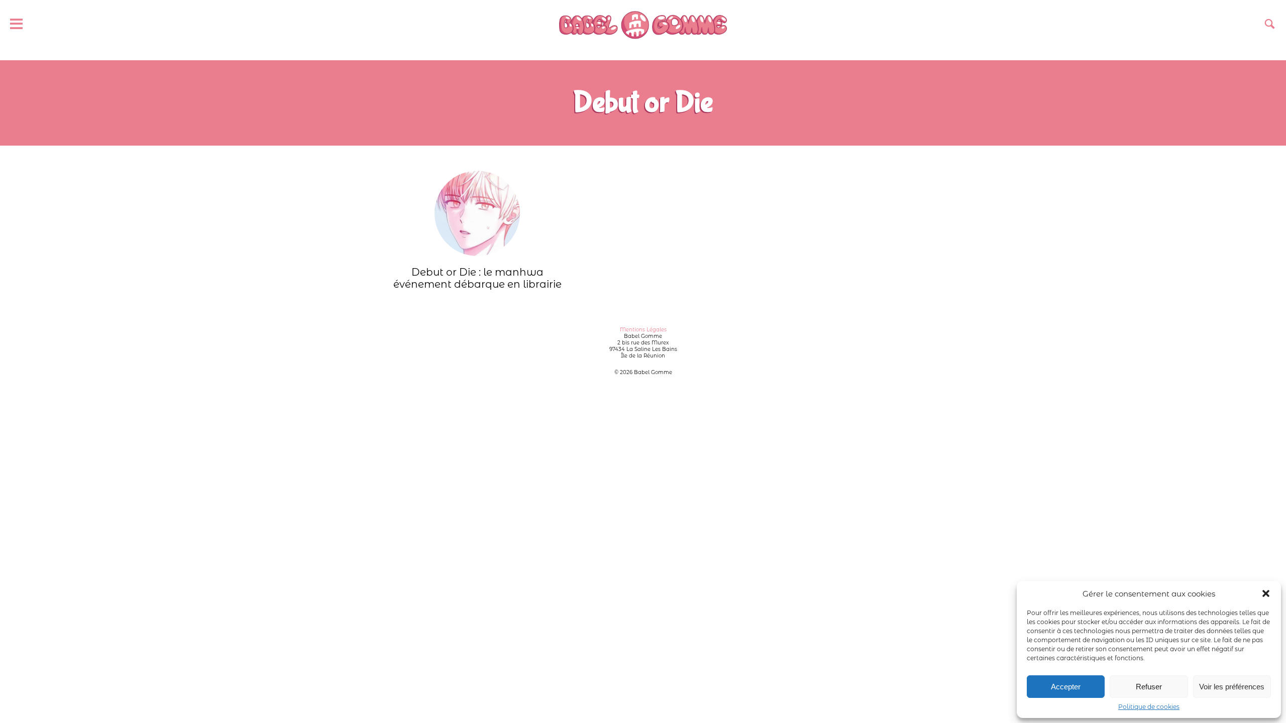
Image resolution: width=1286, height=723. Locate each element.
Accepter (1066, 686)
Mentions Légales (643, 329)
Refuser (1149, 686)
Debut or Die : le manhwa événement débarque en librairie (477, 278)
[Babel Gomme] (642, 25)
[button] (1266, 593)
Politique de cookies (1149, 706)
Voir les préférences (1231, 686)
